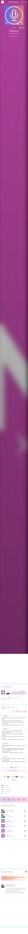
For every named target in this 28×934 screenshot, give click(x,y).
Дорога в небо (10, 810)
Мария (8, 820)
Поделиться (15, 770)
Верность (8, 825)
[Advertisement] (14, 669)
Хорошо (8, 835)
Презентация (10, 707)
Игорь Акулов (14, 33)
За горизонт (9, 830)
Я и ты (7, 815)
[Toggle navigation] (26, 2)
